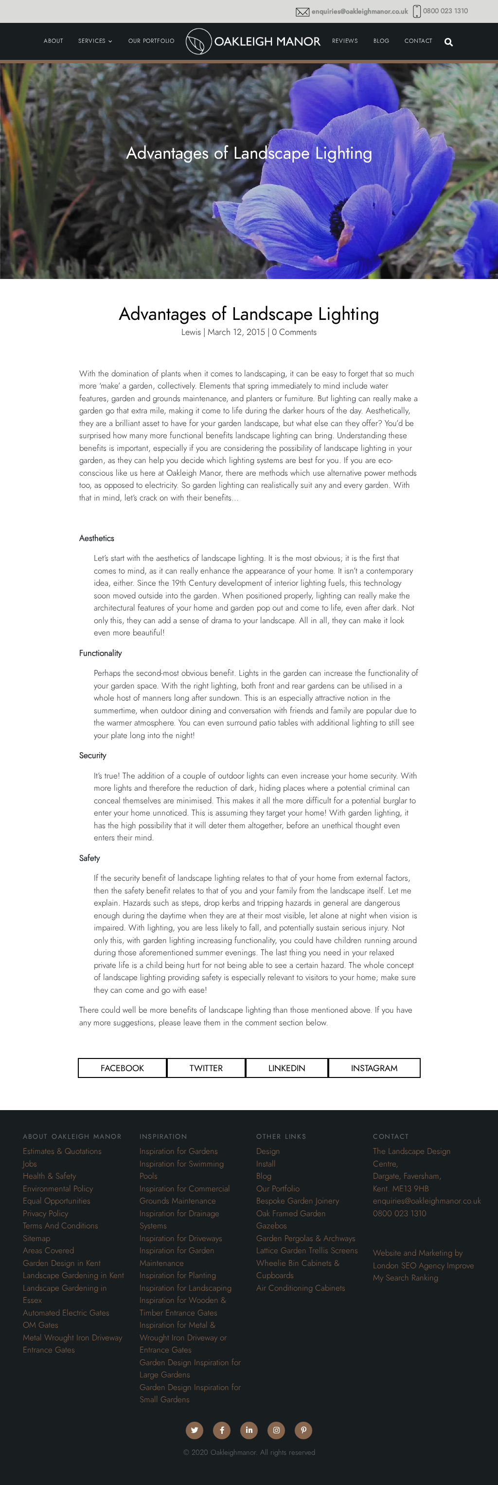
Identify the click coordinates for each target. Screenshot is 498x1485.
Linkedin (286, 1068)
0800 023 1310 (445, 11)
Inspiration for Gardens (179, 1151)
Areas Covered (48, 1250)
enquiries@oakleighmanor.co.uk (360, 11)
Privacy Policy (45, 1213)
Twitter (206, 1068)
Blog (263, 1176)
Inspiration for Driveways (181, 1238)
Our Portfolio (278, 1188)
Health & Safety (49, 1176)
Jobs (30, 1163)
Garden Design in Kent (62, 1263)
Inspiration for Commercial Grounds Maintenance (185, 1195)
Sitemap (36, 1238)
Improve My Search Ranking (423, 1272)
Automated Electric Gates (66, 1312)
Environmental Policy (58, 1188)
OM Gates (40, 1325)
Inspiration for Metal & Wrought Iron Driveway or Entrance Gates (183, 1337)
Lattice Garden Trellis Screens (307, 1250)
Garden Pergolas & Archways (306, 1238)
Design (268, 1151)
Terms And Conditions (60, 1225)
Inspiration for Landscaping (185, 1288)
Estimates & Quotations (62, 1151)
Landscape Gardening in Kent (73, 1275)
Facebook (122, 1068)
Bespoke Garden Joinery (297, 1201)
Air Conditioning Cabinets (300, 1288)
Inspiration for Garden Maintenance (177, 1256)
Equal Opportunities (56, 1201)
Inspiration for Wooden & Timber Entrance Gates (183, 1306)
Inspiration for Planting (178, 1275)
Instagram (374, 1068)
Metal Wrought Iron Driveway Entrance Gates (72, 1344)
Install (266, 1163)
